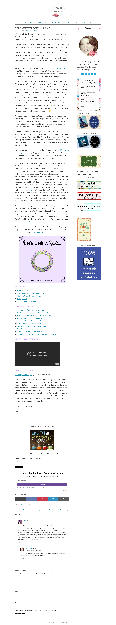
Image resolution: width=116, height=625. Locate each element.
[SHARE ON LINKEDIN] (53, 499)
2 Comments (35, 30)
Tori (24, 520)
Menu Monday (22, 290)
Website (17, 603)
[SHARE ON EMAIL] (63, 499)
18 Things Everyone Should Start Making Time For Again (38, 334)
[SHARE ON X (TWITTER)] (20, 499)
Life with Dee (58, 9)
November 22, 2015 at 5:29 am (30, 523)
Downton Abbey (29, 190)
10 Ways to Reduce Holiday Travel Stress (32, 310)
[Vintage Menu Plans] (89, 169)
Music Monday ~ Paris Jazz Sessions (30, 293)
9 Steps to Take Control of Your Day (30, 296)
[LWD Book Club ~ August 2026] (89, 129)
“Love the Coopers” (58, 68)
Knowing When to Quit (23, 374)
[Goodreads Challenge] (89, 263)
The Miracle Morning (25, 329)
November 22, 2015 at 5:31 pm (33, 550)
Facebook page (39, 232)
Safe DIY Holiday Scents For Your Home (32, 326)
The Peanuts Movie (36, 222)
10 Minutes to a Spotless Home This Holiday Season (36, 321)
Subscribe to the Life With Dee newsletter (30, 458)
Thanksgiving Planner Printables (29, 318)
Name (17, 591)
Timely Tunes (22, 298)
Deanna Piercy (29, 548)
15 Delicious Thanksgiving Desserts (30, 331)
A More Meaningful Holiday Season (30, 323)
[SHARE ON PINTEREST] (42, 499)
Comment (18, 577)
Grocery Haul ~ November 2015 (28, 301)
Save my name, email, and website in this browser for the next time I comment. (36, 610)
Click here (25, 453)
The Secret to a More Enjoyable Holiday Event (34, 313)
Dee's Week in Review (25, 504)
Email (17, 597)
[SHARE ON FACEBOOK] (31, 499)
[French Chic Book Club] (89, 149)
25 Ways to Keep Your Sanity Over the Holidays (34, 315)
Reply (19, 542)
